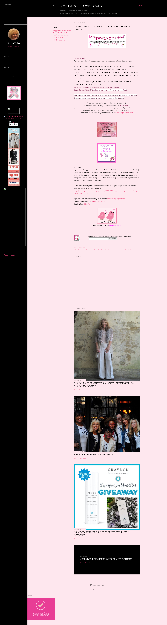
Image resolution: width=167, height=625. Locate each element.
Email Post (82, 247)
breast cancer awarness (61, 35)
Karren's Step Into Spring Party (93, 454)
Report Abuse (9, 255)
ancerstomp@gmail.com (123, 113)
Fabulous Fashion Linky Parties (87, 13)
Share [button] (55, 23)
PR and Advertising (109, 13)
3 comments (82, 458)
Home (62, 13)
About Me (69, 13)
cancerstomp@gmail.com (116, 199)
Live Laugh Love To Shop (83, 5)
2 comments (82, 538)
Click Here (87, 204)
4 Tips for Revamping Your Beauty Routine (106, 559)
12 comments (82, 389)
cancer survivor (58, 37)
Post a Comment (90, 562)
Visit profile (14, 47)
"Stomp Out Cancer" (98, 201)
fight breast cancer (59, 40)
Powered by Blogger (98, 585)
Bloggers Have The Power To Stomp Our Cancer (62, 31)
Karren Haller (14, 43)
